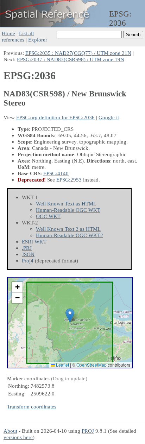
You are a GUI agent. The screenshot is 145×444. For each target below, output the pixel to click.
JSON (28, 254)
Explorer (37, 40)
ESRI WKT (34, 242)
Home (8, 33)
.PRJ (27, 248)
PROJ (88, 431)
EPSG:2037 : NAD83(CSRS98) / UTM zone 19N (70, 59)
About (10, 431)
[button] (69, 315)
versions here (18, 437)
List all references (18, 36)
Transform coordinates (31, 407)
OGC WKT (48, 216)
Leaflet (62, 365)
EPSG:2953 (69, 180)
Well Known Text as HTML (66, 204)
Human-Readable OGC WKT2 (69, 235)
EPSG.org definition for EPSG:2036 (55, 117)
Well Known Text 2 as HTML (68, 229)
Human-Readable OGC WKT (68, 210)
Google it (109, 117)
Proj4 (27, 261)
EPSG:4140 (56, 173)
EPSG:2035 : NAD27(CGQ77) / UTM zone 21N (78, 53)
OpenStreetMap (91, 365)
